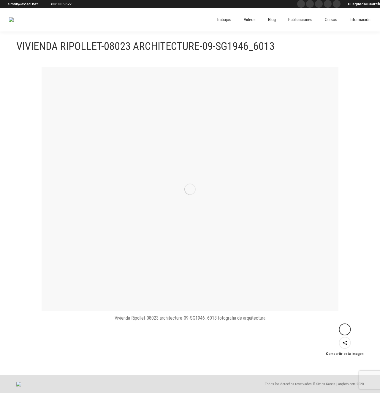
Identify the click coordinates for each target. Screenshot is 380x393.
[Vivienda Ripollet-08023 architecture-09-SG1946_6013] (190, 189)
